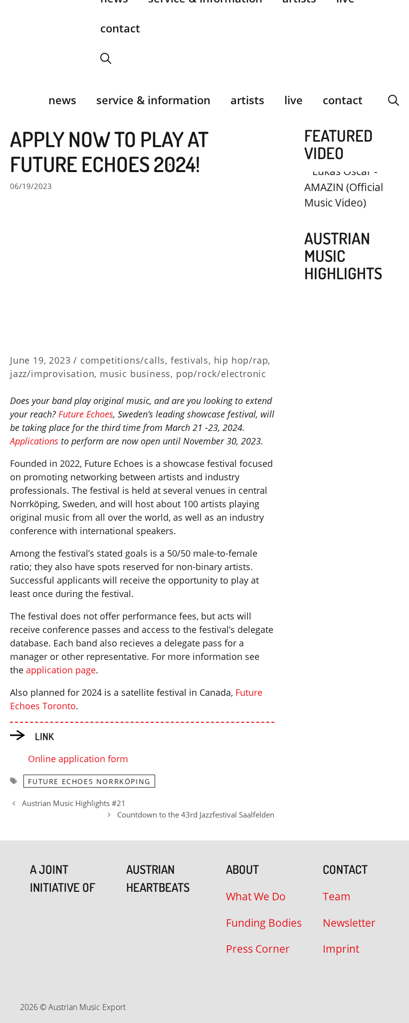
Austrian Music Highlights (343, 255)
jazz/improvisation (52, 374)
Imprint (341, 949)
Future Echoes (85, 414)
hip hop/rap (241, 360)
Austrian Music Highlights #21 (74, 803)
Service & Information (153, 99)
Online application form (78, 759)
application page (61, 670)
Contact (120, 27)
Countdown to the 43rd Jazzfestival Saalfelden (195, 814)
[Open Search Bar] (105, 58)
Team (337, 896)
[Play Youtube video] (346, 195)
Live (293, 99)
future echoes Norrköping (89, 781)
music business (135, 374)
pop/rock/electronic (221, 374)
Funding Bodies (264, 923)
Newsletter (349, 923)
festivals (189, 360)
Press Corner (258, 949)
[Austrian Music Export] (16, 100)
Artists (247, 99)
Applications (35, 441)
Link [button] (44, 736)
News (62, 99)
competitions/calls (122, 360)
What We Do (256, 896)
